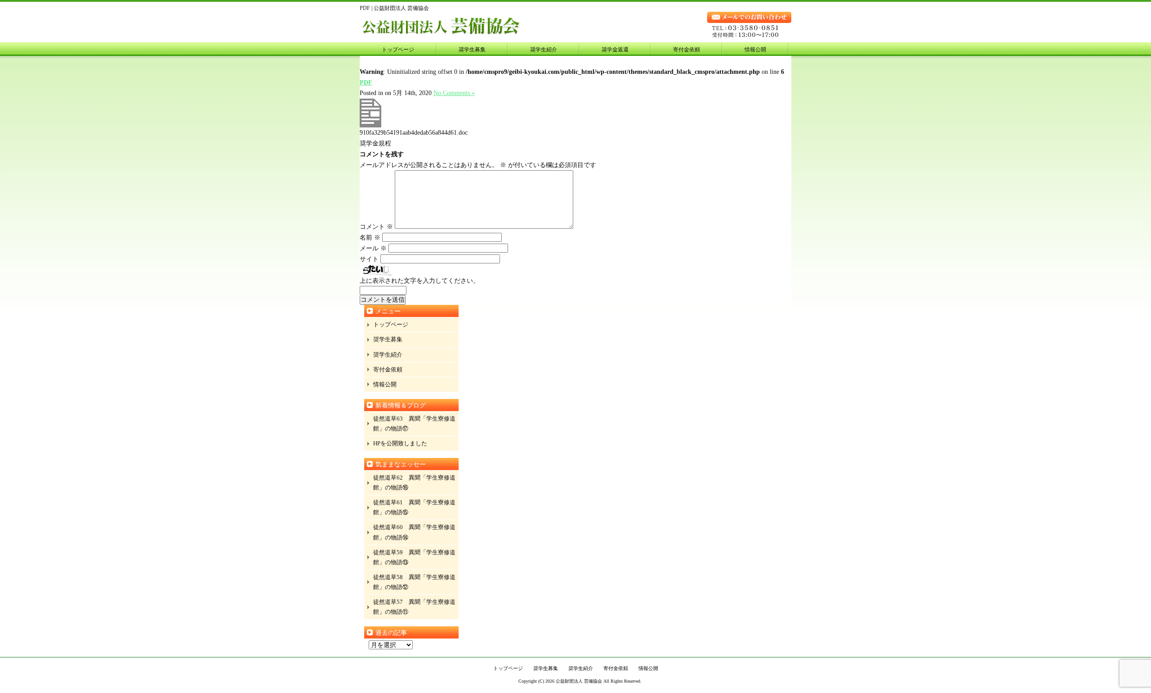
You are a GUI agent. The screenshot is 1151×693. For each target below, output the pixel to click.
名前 (370, 237)
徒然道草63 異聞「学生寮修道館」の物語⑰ (414, 423)
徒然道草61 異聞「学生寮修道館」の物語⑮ (414, 507)
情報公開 (755, 49)
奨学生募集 (472, 49)
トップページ (398, 49)
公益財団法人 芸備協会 (579, 681)
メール (373, 248)
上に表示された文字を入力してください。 (419, 280)
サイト (369, 259)
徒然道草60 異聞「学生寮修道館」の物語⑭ (414, 532)
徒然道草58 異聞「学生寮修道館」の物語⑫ (414, 582)
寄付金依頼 (686, 49)
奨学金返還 (615, 49)
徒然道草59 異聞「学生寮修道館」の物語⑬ (414, 557)
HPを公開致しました (400, 443)
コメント (376, 226)
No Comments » (454, 93)
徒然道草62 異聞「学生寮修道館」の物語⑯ (414, 482)
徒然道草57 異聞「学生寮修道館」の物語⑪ (414, 606)
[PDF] (370, 125)
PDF (366, 82)
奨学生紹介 (543, 49)
